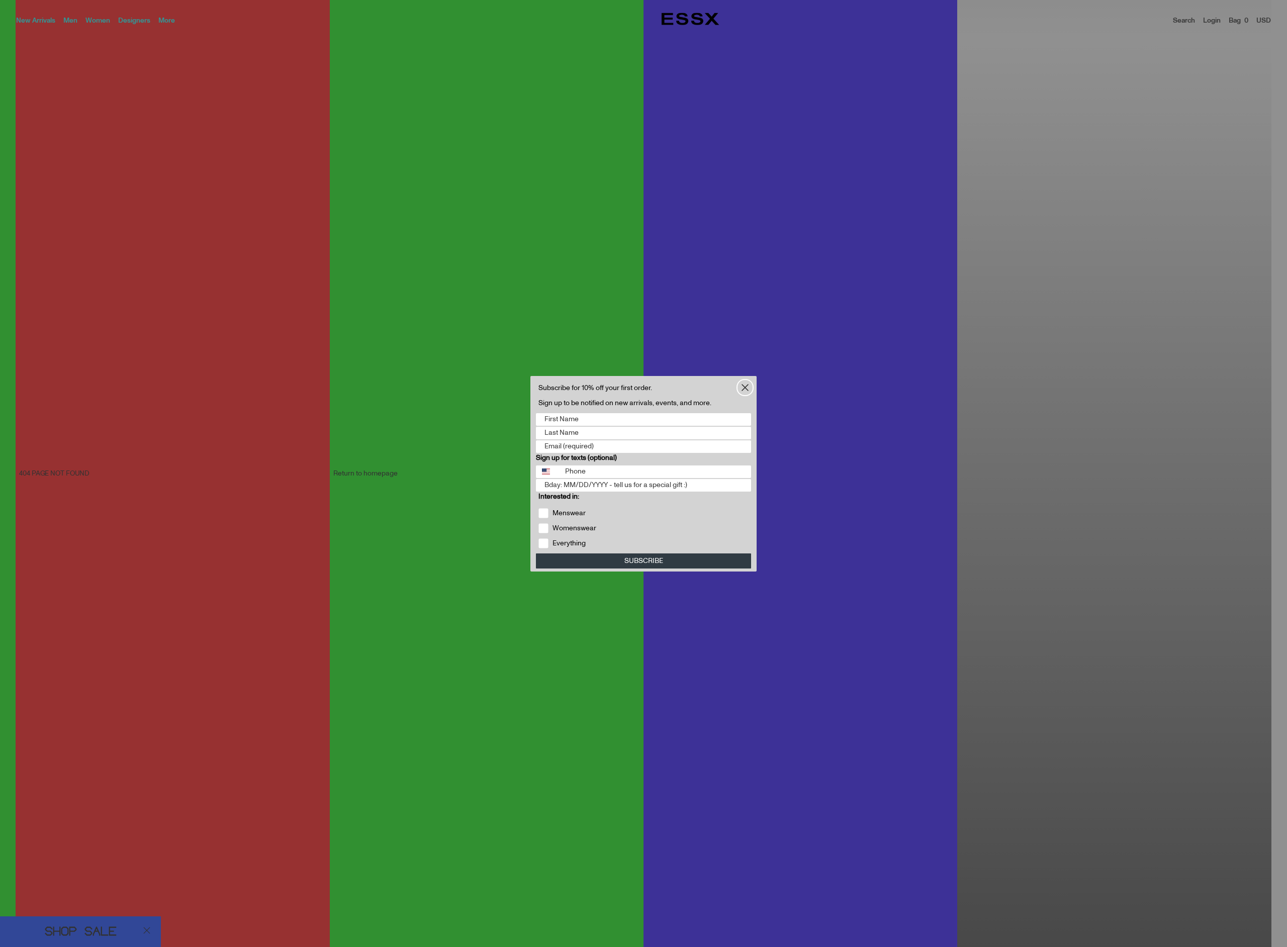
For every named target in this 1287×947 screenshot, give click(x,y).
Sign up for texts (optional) (576, 457)
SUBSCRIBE (643, 560)
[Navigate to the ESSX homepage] (690, 19)
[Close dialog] (745, 387)
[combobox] (548, 472)
